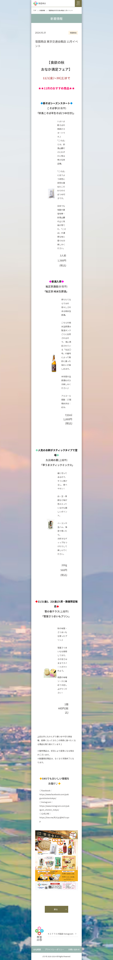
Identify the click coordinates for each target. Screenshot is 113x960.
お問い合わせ (74, 949)
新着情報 (42, 10)
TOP (34, 10)
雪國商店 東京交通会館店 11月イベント (61, 10)
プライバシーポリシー (54, 949)
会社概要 (37, 949)
